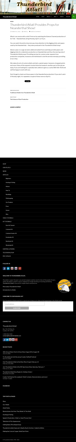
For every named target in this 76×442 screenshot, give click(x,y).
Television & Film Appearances (11, 421)
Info (55, 16)
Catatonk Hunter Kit (11, 233)
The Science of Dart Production (19, 98)
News (12, 21)
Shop (43, 16)
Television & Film (8, 252)
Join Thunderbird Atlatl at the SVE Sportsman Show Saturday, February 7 (23, 367)
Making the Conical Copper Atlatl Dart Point (15, 431)
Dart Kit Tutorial (10, 225)
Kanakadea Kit (10, 237)
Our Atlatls (6, 167)
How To (8, 190)
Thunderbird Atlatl (10, 17)
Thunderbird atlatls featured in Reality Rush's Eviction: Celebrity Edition (23, 428)
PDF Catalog (7, 256)
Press (7, 206)
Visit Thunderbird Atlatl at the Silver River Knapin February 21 (21, 362)
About (48, 16)
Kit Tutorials (7, 221)
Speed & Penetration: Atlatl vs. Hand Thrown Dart (17, 418)
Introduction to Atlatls (9, 290)
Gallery (68, 16)
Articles (5, 175)
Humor (7, 210)
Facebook (6, 386)
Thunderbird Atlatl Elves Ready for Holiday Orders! (17, 372)
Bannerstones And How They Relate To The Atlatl (17, 411)
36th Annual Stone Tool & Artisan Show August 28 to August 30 (21, 352)
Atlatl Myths (6, 408)
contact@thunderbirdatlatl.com (12, 335)
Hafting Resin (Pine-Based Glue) (12, 424)
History (8, 186)
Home (37, 16)
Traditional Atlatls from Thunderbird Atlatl (22, 91)
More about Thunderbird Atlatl (12, 286)
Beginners (8, 178)
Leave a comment (36, 31)
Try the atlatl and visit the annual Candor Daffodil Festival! (19, 357)
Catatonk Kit (9, 229)
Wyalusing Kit (9, 245)
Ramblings (8, 194)
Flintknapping (9, 198)
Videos (62, 16)
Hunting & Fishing (10, 182)
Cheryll (25, 31)
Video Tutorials (8, 218)
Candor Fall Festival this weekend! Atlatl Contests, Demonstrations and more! (25, 377)
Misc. (7, 214)
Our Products (9, 202)
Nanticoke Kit (9, 241)
